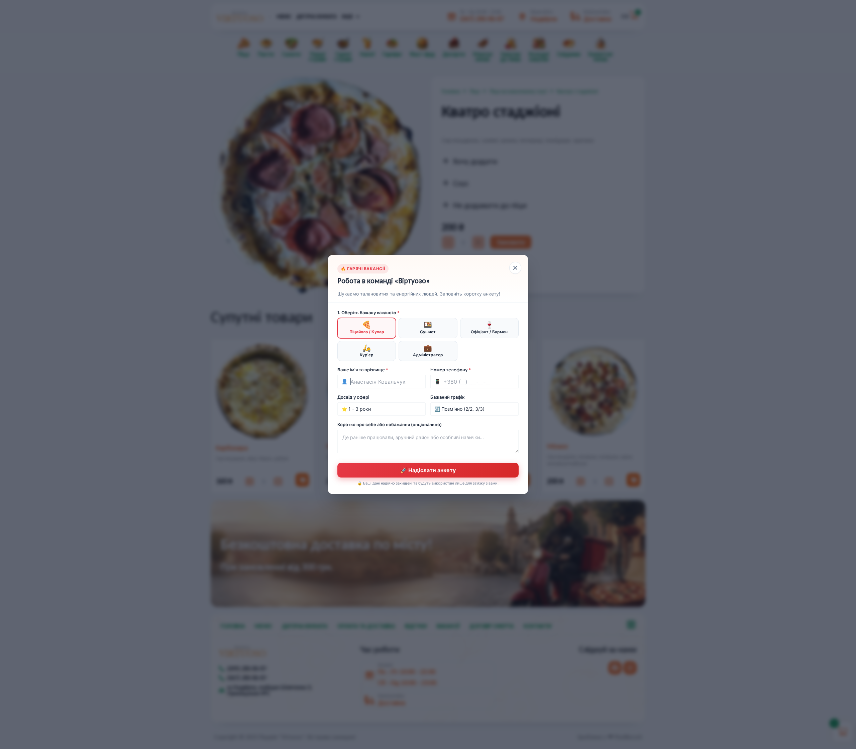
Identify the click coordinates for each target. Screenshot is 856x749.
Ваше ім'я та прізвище (362, 369)
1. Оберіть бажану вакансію (368, 312)
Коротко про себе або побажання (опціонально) (389, 424)
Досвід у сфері (353, 397)
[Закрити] (515, 268)
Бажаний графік (447, 397)
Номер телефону (450, 369)
